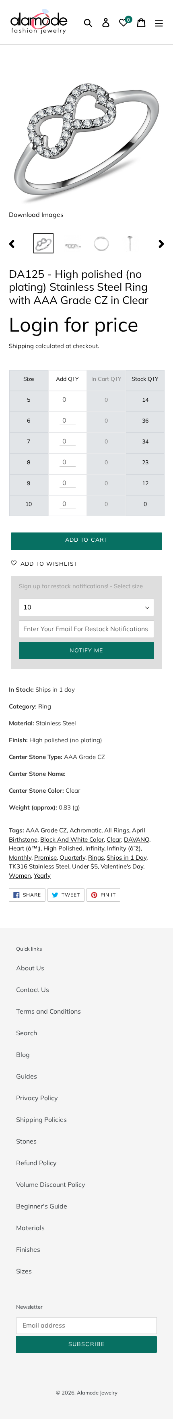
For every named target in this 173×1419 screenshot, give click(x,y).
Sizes (24, 1271)
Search (26, 1033)
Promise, (46, 857)
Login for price (73, 324)
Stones (26, 1141)
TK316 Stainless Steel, (39, 866)
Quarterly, (73, 857)
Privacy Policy (37, 1098)
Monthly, (21, 857)
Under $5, (85, 866)
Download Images (36, 215)
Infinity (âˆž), (124, 848)
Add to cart (86, 539)
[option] (43, 243)
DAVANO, (137, 839)
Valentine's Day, (122, 866)
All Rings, (117, 830)
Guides (26, 1076)
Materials (30, 1228)
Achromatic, (86, 830)
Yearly (42, 875)
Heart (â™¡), (25, 848)
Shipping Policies (41, 1119)
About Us (30, 968)
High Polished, (63, 848)
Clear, (114, 839)
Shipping (21, 346)
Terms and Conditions (48, 1011)
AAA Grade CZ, (47, 830)
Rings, (96, 857)
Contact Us (32, 990)
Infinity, (95, 848)
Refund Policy (36, 1163)
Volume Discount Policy (50, 1184)
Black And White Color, (72, 839)
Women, (20, 875)
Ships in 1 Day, (127, 857)
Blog (23, 1055)
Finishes (28, 1249)
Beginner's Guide (41, 1206)
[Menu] (159, 22)
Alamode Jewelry (97, 1392)
